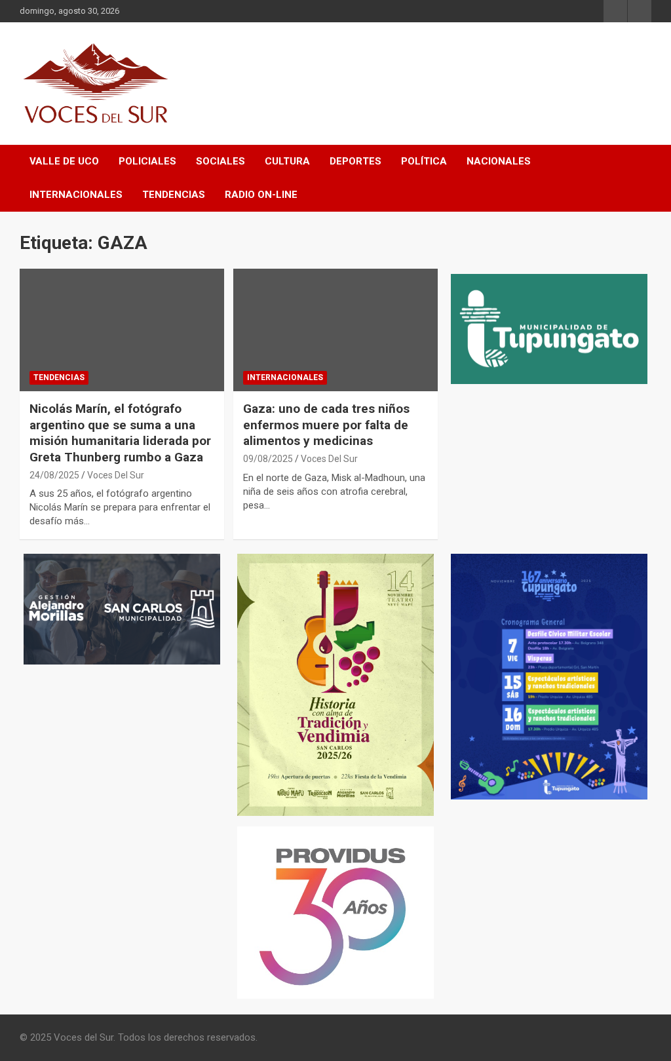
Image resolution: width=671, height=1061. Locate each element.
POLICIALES (147, 161)
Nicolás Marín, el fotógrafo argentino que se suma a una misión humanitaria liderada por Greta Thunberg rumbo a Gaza (120, 433)
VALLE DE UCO (64, 161)
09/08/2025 (268, 458)
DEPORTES (355, 161)
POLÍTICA (424, 161)
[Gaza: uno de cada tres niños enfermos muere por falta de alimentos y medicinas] (335, 329)
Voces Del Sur (115, 475)
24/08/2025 (54, 475)
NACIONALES (499, 161)
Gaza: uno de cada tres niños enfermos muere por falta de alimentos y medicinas (326, 424)
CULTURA (287, 161)
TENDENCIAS (173, 195)
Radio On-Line (261, 195)
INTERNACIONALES (76, 195)
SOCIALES (220, 161)
